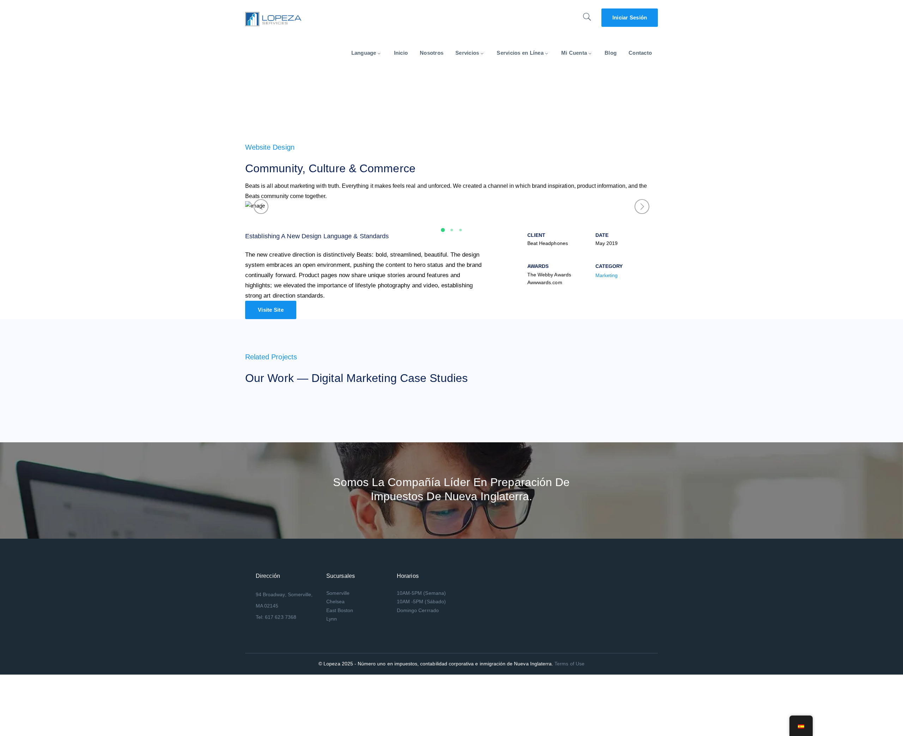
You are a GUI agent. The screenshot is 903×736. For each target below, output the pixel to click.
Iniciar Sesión (629, 17)
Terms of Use (569, 663)
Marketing (606, 275)
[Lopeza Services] (273, 19)
